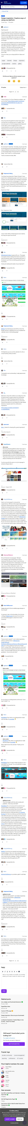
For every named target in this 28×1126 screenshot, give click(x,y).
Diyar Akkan (8, 1066)
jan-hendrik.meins (10, 1071)
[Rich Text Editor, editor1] (14, 981)
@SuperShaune (21, 644)
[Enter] (2, 6)
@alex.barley (9, 616)
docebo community (7, 1055)
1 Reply (3, 1101)
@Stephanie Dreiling (6, 255)
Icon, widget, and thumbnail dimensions (11, 1002)
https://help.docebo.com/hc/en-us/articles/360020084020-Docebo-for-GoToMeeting (12, 102)
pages (3, 60)
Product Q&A (4, 1004)
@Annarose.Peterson (12, 644)
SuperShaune (7, 444)
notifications (12, 1058)
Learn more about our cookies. (17, 1116)
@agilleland (4, 717)
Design (15, 60)
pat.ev (7, 1084)
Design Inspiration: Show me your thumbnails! (12, 1015)
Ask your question (14, 1044)
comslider (11, 719)
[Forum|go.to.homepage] (7, 3)
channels (9, 60)
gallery (19, 63)
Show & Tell (5, 11)
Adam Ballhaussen (8, 605)
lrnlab (5, 96)
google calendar (6, 63)
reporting (4, 1058)
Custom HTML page (6, 1011)
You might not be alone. (9, 1038)
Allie (4, 118)
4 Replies (3, 1096)
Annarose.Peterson (8, 555)
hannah (7, 1080)
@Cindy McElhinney (6, 874)
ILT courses (20, 1058)
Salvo (5, 277)
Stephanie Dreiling (8, 173)
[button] (2, 3)
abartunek (6, 424)
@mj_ (2, 427)
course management (19, 1055)
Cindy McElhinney (8, 499)
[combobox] (14, 6)
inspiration (21, 60)
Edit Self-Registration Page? (8, 1099)
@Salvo (3, 328)
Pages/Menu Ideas (5, 1006)
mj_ (4, 393)
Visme (3, 823)
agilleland (6, 27)
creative (14, 63)
